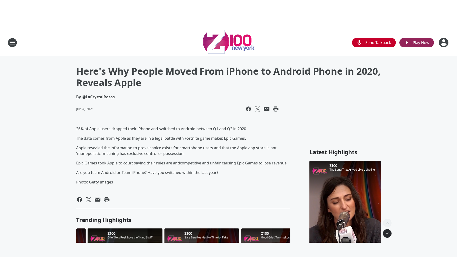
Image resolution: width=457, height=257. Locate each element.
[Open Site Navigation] (12, 42)
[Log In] (444, 42)
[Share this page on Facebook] (248, 109)
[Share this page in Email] (266, 109)
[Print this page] (275, 109)
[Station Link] (228, 42)
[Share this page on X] (257, 109)
